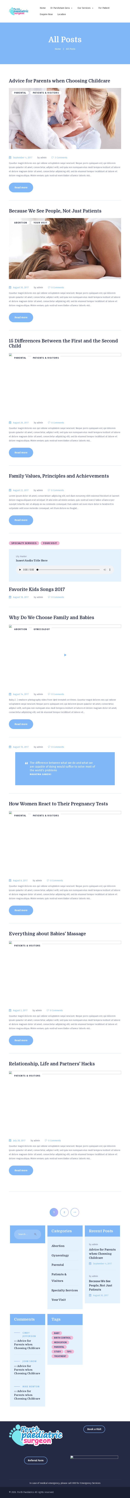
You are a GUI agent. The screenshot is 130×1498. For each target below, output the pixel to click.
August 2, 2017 (20, 1010)
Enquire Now (46, 14)
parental (59, 1347)
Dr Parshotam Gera (60, 8)
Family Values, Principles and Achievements (59, 476)
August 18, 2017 (21, 597)
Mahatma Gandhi (40, 774)
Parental (20, 92)
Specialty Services (24, 543)
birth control (62, 1337)
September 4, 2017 (22, 157)
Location (61, 14)
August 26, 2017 (21, 422)
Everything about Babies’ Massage (47, 933)
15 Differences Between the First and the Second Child (63, 343)
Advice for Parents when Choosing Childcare (59, 81)
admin (95, 1244)
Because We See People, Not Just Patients (55, 211)
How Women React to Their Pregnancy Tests (58, 803)
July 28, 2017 (19, 1140)
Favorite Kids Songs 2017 (37, 589)
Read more (21, 187)
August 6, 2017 (20, 880)
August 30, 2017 (21, 287)
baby (56, 1333)
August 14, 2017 (21, 694)
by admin (42, 157)
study (57, 1351)
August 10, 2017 (21, 747)
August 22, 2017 (21, 490)
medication (60, 1342)
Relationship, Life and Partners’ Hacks (52, 1063)
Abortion (20, 222)
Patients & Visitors (46, 92)
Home (43, 8)
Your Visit (40, 222)
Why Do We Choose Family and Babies (51, 617)
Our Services (84, 8)
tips (69, 1351)
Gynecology (42, 629)
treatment (60, 1356)
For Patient (103, 8)
